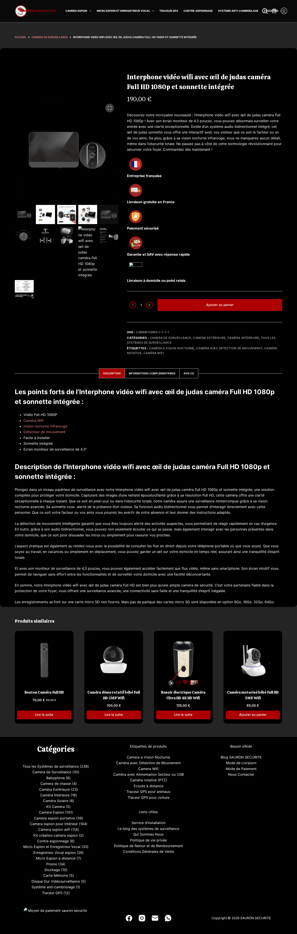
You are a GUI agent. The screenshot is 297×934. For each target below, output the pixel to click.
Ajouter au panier (220, 305)
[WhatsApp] (168, 918)
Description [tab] (112, 373)
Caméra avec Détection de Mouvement (148, 763)
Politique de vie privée (148, 840)
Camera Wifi (148, 769)
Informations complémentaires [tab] (152, 373)
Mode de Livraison (241, 763)
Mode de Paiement (241, 769)
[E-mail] (155, 918)
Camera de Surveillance (170, 337)
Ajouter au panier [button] (253, 715)
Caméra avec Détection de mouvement (229, 348)
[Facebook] (129, 918)
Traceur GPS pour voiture (148, 797)
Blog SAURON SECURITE (241, 757)
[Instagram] (142, 918)
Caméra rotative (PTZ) (148, 780)
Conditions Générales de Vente (148, 851)
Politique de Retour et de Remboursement (148, 846)
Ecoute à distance (148, 786)
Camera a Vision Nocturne (148, 757)
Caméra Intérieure (243, 337)
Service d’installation (148, 823)
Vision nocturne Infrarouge (45, 426)
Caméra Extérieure (209, 337)
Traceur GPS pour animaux (148, 791)
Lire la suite (44, 715)
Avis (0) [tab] (189, 373)
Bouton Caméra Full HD (44, 692)
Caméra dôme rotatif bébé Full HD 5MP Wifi (113, 695)
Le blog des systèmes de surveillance (148, 828)
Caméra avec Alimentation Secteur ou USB (148, 774)
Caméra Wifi (153, 353)
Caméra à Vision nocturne (172, 348)
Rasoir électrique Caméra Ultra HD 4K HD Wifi (183, 695)
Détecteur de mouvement (44, 432)
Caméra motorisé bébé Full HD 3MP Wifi (253, 695)
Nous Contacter (241, 774)
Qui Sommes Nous (148, 834)
